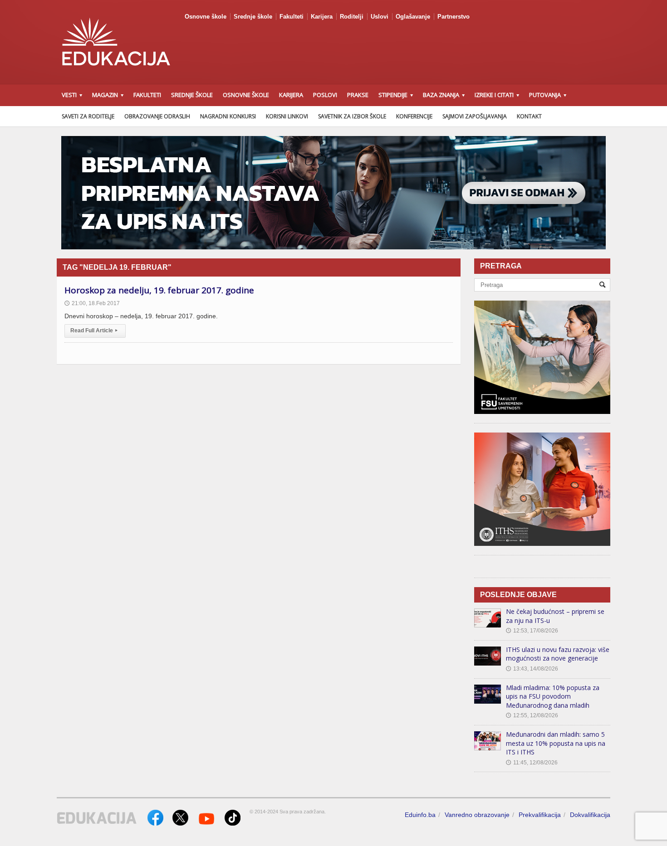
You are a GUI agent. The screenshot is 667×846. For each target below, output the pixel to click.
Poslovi (325, 95)
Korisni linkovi (287, 116)
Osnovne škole (205, 16)
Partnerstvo (453, 16)
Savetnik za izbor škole (352, 116)
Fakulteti (292, 16)
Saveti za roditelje (88, 116)
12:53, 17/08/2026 (532, 630)
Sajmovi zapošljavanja (474, 116)
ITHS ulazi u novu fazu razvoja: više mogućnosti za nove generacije (557, 654)
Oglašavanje (413, 16)
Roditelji (351, 16)
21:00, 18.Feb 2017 (92, 303)
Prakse (357, 95)
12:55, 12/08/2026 (532, 715)
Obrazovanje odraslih (157, 116)
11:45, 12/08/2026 (532, 762)
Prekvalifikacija (540, 814)
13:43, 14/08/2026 (532, 669)
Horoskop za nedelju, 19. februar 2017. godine (159, 290)
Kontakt (529, 116)
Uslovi (379, 16)
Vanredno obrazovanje (477, 814)
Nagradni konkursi (228, 116)
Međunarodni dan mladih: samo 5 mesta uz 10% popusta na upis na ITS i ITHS (555, 743)
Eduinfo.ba (420, 814)
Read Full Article (94, 330)
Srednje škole (253, 16)
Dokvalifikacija (590, 814)
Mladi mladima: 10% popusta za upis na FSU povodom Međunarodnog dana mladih (552, 696)
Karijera (322, 16)
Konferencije (414, 116)
